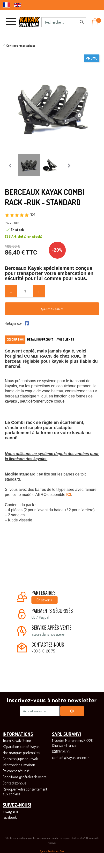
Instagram (10, 811)
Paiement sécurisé (16, 770)
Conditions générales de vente (24, 776)
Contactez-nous (14, 783)
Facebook (10, 817)
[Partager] (26, 323)
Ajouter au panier (52, 309)
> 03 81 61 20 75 (43, 651)
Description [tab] (15, 339)
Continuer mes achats (20, 45)
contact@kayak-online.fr (70, 757)
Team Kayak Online (17, 740)
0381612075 (61, 751)
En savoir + (44, 600)
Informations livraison (19, 764)
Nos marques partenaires (21, 752)
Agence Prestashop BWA (52, 851)
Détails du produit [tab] (40, 339)
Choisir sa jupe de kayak (20, 758)
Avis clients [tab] (65, 339)
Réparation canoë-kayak (21, 746)
